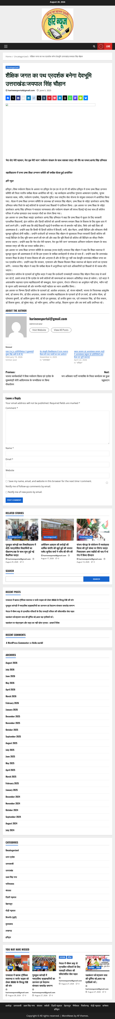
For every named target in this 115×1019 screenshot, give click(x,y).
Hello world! (37, 642)
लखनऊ (9, 930)
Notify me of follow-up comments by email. (28, 486)
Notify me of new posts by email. (25, 492)
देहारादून (9, 903)
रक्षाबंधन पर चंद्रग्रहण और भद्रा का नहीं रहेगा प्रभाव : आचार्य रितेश (32, 622)
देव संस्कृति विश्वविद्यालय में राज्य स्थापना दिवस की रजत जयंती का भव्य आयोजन (54, 353)
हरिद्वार (8, 937)
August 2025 (11, 743)
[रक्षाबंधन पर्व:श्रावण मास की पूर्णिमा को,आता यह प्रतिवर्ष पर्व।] (97, 963)
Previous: (30, 378)
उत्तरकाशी (10, 863)
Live (108, 46)
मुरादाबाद (9, 923)
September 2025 (13, 736)
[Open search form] (94, 46)
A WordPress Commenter (17, 642)
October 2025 (12, 729)
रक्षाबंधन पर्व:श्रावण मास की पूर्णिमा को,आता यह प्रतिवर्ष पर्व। (30, 617)
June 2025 (10, 756)
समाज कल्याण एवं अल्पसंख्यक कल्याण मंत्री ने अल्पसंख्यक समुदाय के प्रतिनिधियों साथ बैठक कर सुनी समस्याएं (89, 354)
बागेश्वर (105, 1005)
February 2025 (12, 783)
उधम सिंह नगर (11, 877)
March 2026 (11, 696)
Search (10, 571)
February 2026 (12, 703)
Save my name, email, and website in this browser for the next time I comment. (50, 481)
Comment (12, 408)
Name (10, 448)
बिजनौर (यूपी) (11, 917)
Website (10, 470)
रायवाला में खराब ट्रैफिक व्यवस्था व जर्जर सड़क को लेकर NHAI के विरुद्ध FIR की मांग (40, 600)
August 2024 (11, 823)
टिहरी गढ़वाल (11, 897)
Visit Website (39, 330)
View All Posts (61, 330)
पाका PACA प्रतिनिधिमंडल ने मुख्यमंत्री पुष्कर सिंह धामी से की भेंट (20, 353)
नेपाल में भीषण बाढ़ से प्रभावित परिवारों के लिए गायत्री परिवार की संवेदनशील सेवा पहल (40, 611)
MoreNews (67, 1015)
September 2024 (13, 816)
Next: (85, 376)
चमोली (46, 1005)
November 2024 (13, 803)
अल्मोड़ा (8, 1005)
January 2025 (12, 790)
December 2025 (13, 716)
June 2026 (10, 676)
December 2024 (13, 796)
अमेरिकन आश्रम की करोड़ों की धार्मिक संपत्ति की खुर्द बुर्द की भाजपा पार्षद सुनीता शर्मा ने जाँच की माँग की (57, 548)
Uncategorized (12, 67)
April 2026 (10, 689)
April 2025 (10, 770)
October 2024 (12, 810)
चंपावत (8, 890)
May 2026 (10, 683)
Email (9, 459)
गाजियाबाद (10, 883)
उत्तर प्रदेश (10, 857)
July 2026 (10, 669)
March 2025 (11, 776)
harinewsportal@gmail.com (21, 90)
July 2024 (10, 830)
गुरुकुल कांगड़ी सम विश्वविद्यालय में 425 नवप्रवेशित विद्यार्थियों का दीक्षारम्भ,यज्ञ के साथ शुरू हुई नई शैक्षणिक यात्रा (21, 550)
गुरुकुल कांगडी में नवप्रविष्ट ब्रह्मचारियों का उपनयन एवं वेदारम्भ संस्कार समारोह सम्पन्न (40, 605)
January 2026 (12, 709)
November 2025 (13, 723)
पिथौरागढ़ (85, 1005)
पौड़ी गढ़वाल (10, 910)
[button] (6, 46)
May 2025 (10, 763)
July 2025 (10, 749)
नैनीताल (76, 1005)
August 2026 (11, 662)
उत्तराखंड (9, 870)
